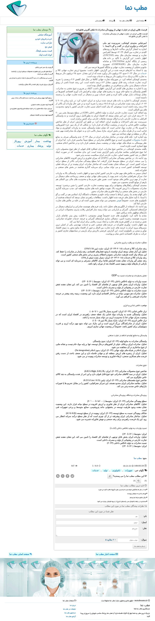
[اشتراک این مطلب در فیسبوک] (67, 476)
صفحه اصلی (140, 20)
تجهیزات (128, 470)
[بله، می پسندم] (109, 476)
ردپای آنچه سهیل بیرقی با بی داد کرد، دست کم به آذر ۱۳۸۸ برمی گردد (32, 99)
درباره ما (73, 605)
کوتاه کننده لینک (45, 55)
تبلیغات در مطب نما (69, 609)
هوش (119, 200)
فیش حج (48, 47)
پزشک (111, 20)
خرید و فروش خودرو (43, 39)
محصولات (136, 140)
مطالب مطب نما (125, 20)
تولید (105, 470)
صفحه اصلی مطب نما (19, 554)
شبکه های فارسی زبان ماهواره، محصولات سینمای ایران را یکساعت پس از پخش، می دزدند (31, 73)
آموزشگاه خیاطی (45, 35)
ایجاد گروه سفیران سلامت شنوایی (41, 104)
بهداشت (47, 141)
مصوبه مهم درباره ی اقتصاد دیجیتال (41, 115)
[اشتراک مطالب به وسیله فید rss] (58, 476)
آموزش (28, 141)
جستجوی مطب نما (70, 612)
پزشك (40, 146)
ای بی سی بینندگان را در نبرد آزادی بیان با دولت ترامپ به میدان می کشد (30, 79)
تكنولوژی (116, 470)
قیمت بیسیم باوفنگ (44, 51)
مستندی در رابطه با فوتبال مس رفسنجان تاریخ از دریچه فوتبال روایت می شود (121, 501)
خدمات (143, 73)
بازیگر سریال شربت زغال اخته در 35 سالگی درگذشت (35, 84)
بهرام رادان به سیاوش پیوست (136, 493)
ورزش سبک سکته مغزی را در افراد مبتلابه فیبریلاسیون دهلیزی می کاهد (31, 110)
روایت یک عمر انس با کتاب (43, 67)
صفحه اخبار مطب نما (105, 554)
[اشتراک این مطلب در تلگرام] (72, 476)
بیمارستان (98, 20)
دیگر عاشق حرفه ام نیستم (138, 497)
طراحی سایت (46, 43)
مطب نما (136, 7)
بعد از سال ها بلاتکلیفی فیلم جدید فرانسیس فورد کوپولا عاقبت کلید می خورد (122, 489)
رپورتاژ (17, 141)
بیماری (30, 146)
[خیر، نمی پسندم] (138, 480)
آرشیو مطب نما (71, 616)
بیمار (37, 141)
